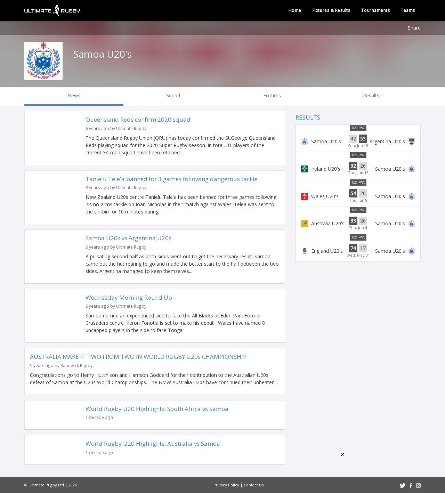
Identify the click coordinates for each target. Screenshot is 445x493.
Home (295, 10)
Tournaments (375, 10)
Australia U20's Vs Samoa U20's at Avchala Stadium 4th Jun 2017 (358, 223)
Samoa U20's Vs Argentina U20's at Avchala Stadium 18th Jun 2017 (358, 141)
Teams (408, 10)
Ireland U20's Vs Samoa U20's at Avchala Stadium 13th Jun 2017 (358, 168)
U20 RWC (358, 128)
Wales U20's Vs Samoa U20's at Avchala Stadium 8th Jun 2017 (358, 196)
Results (308, 117)
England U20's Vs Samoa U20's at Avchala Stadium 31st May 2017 (358, 251)
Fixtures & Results (331, 10)
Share (414, 27)
